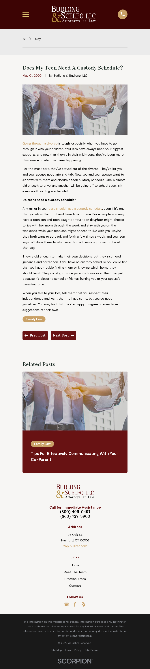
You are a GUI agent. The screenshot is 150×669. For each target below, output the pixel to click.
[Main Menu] (25, 14)
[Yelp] (83, 604)
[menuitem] (56, 650)
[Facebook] (75, 604)
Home (75, 565)
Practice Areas (75, 579)
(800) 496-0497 (75, 512)
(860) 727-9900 (75, 516)
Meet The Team (75, 572)
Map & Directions (75, 546)
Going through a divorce (40, 143)
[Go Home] (24, 38)
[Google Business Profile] (66, 604)
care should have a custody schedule (75, 209)
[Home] (73, 14)
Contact (75, 586)
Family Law (34, 319)
